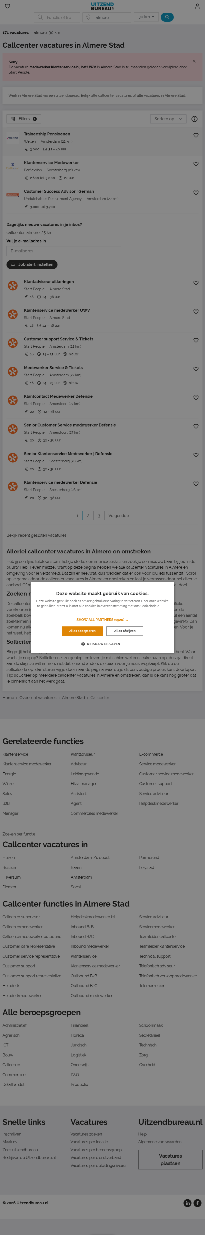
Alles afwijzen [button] (125, 631)
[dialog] (102, 617)
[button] (102, 620)
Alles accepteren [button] (82, 631)
